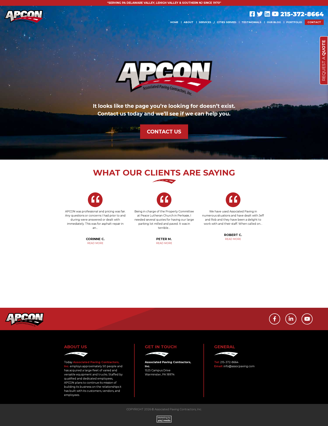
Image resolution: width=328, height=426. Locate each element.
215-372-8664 (302, 14)
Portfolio (294, 22)
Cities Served (226, 22)
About (188, 22)
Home (174, 22)
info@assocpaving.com (239, 366)
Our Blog (274, 22)
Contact (314, 22)
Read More (95, 243)
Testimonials (251, 22)
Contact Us (164, 132)
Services (205, 22)
